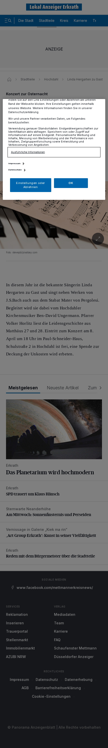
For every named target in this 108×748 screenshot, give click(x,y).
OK (71, 183)
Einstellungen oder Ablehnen (30, 185)
